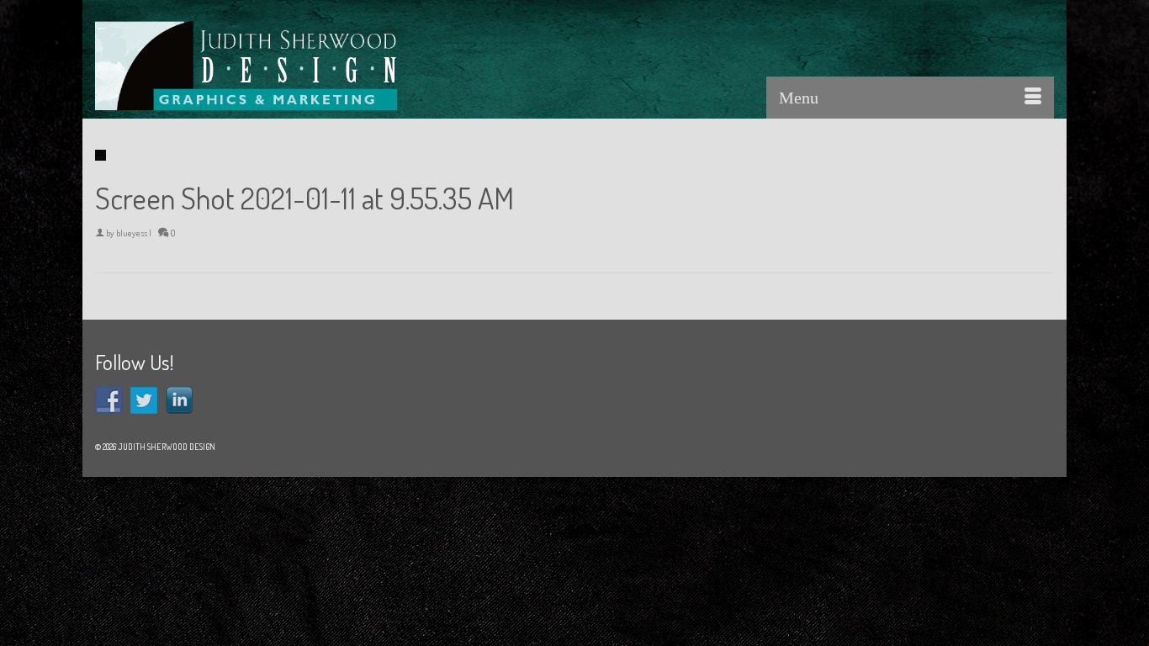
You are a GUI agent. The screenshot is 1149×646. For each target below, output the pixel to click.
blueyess (131, 233)
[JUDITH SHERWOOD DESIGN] (246, 65)
